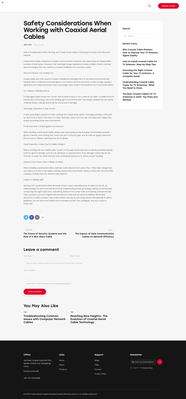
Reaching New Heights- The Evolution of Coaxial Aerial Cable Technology (89, 319)
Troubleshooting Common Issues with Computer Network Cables (45, 319)
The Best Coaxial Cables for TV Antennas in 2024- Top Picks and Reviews (140, 97)
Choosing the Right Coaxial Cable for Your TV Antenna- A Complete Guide (138, 73)
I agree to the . (143, 368)
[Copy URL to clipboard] (42, 217)
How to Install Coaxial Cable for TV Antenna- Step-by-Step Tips (140, 63)
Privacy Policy (148, 368)
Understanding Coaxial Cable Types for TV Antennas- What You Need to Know (138, 85)
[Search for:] (140, 36)
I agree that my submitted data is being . (48, 283)
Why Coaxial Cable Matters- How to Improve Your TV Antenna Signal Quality (140, 52)
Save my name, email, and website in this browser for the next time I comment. (54, 263)
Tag (25, 312)
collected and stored (62, 283)
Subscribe (159, 363)
